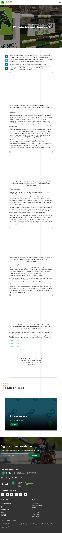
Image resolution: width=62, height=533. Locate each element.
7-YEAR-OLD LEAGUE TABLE (17, 347)
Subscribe (34, 455)
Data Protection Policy (37, 510)
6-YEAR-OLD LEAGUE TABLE (17, 343)
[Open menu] (59, 2)
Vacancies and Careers (37, 505)
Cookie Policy (35, 514)
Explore (14, 424)
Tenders (34, 507)
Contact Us (35, 503)
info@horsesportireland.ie (10, 520)
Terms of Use (35, 516)
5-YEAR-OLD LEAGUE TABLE (17, 340)
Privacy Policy (35, 512)
